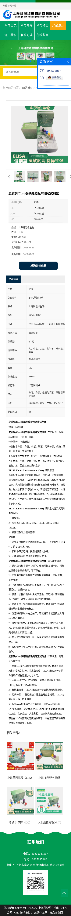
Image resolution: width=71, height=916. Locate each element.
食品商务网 (56, 912)
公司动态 (42, 25)
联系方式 (26, 35)
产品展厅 (58, 25)
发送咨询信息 (38, 265)
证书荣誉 (11, 35)
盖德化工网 (40, 912)
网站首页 (27, 87)
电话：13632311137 (35, 853)
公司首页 (11, 25)
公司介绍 (26, 25)
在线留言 (42, 35)
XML (16, 912)
